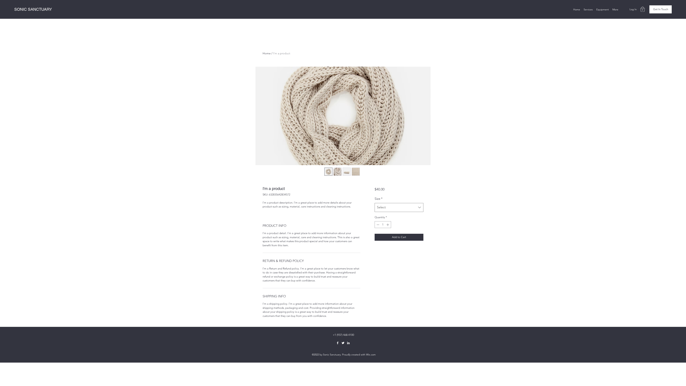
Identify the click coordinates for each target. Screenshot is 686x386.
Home (267, 53)
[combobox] (399, 207)
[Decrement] (377, 224)
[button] (642, 9)
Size (378, 199)
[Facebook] (337, 343)
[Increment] (388, 224)
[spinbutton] (383, 224)
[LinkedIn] (348, 343)
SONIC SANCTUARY (33, 9)
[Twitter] (343, 343)
